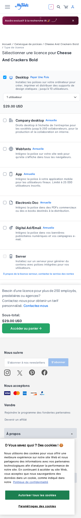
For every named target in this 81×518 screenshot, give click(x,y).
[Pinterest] (33, 373)
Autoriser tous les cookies (37, 495)
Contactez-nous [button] (35, 305)
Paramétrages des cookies (37, 506)
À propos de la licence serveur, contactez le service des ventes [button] (38, 273)
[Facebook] (46, 373)
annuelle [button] (51, 120)
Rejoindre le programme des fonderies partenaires (37, 413)
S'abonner (58, 362)
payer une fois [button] (39, 77)
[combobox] (41, 97)
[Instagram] (9, 373)
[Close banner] (73, 21)
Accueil (6, 44)
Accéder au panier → (26, 328)
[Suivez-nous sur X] (21, 373)
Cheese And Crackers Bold (62, 44)
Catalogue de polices (28, 44)
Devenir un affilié (16, 420)
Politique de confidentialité (30, 482)
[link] (66, 7)
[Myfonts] (22, 8)
